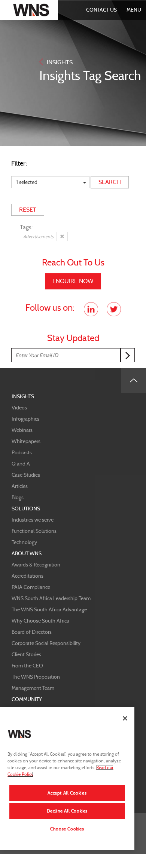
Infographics (25, 418)
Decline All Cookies (67, 811)
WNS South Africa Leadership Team (51, 598)
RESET (27, 209)
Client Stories (26, 654)
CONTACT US (101, 9)
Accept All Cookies (67, 793)
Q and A (21, 463)
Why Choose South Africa (40, 620)
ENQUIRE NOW (73, 281)
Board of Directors (32, 632)
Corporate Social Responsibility (46, 643)
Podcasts (22, 452)
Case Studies (26, 474)
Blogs (18, 497)
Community (27, 699)
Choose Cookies (67, 829)
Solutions (26, 508)
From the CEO (27, 665)
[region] (67, 778)
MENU (134, 9)
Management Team (33, 688)
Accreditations (27, 575)
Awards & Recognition (36, 564)
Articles (20, 486)
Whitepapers (26, 441)
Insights (23, 396)
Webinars (22, 430)
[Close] (125, 718)
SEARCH (109, 181)
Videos (19, 407)
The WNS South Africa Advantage (49, 609)
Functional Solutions (34, 531)
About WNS (27, 553)
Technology (24, 542)
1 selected (26, 182)
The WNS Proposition (36, 676)
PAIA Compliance (31, 587)
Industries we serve (33, 519)
